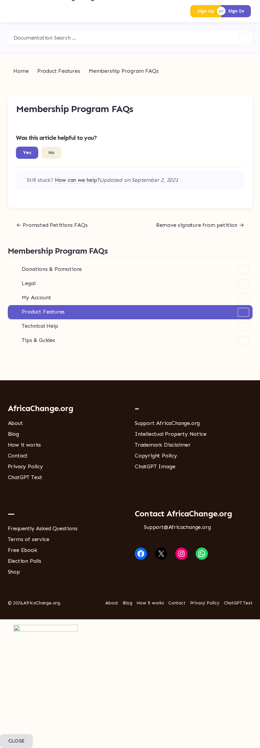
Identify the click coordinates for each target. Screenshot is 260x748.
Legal (28, 283)
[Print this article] (242, 107)
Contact (18, 455)
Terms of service (28, 539)
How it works (24, 445)
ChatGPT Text (25, 477)
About (15, 423)
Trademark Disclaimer (163, 445)
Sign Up (205, 11)
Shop (14, 572)
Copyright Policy (156, 455)
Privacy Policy (25, 466)
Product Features (43, 311)
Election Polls (24, 561)
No (51, 152)
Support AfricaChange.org (167, 423)
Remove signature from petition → (200, 225)
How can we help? (77, 180)
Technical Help (40, 326)
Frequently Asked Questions (43, 528)
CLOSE (16, 741)
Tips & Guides (38, 340)
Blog (13, 434)
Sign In (236, 11)
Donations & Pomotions (52, 269)
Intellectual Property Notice (170, 434)
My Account (36, 297)
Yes (27, 152)
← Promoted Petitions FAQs (52, 225)
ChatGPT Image (155, 466)
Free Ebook (22, 550)
